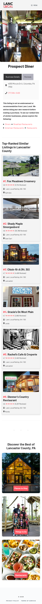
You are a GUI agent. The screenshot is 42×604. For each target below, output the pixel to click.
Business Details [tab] (13, 77)
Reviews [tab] (27, 77)
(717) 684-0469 (14, 93)
